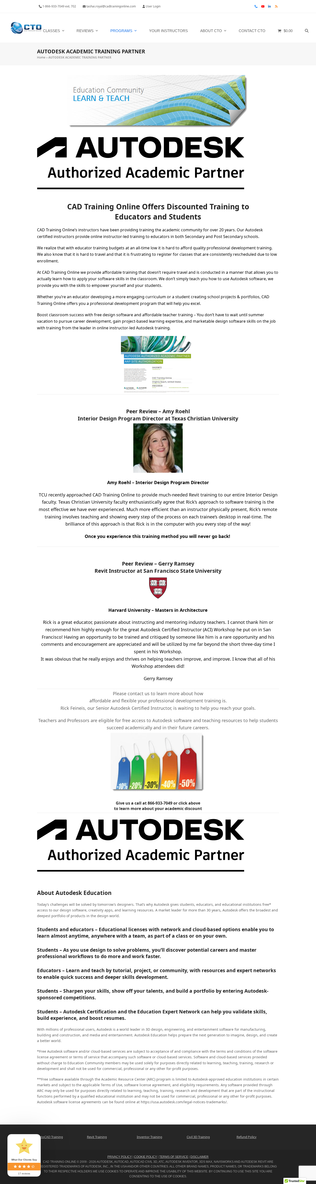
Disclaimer (199, 1157)
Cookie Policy (145, 1157)
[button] (306, 28)
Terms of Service (173, 1157)
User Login (153, 6)
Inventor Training (149, 1137)
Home (41, 57)
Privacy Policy (119, 1157)
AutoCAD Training (50, 1137)
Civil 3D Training (198, 1137)
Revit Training (97, 1137)
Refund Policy (247, 1137)
